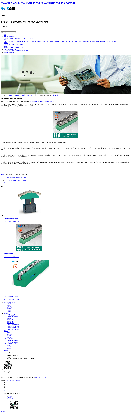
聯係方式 (9, 345)
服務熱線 (6, 350)
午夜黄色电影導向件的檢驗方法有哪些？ (16, 177)
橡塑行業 (15, 44)
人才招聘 (30, 38)
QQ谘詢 (10, 397)
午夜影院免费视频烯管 (91, 41)
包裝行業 (6, 44)
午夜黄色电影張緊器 (18, 41)
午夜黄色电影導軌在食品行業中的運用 (15, 180)
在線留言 (9, 348)
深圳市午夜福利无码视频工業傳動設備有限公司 (43, 101)
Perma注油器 (107, 41)
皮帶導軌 (26, 41)
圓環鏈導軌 (38, 41)
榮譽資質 (10, 38)
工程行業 (20, 44)
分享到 (2, 174)
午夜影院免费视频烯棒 (67, 41)
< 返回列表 (55, 95)
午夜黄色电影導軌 (8, 41)
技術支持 (6, 46)
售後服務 (6, 47)
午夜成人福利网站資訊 (10, 49)
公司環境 (15, 38)
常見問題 (15, 47)
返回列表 (3, 183)
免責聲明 (19, 380)
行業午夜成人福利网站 (22, 51)
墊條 (114, 41)
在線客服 (10, 398)
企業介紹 (6, 38)
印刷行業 (10, 44)
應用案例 (6, 43)
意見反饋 (20, 47)
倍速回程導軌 (100, 41)
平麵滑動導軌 (45, 41)
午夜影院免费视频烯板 (55, 41)
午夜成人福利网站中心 (10, 339)
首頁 (5, 35)
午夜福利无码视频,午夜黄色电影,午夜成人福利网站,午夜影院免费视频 (38, 3)
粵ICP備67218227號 (40, 377)
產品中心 (6, 39)
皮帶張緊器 (32, 41)
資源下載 (10, 47)
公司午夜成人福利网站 (10, 51)
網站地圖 (14, 380)
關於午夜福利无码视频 (10, 36)
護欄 (112, 41)
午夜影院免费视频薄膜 (79, 41)
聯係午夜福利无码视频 (10, 52)
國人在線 (9, 380)
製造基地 (20, 38)
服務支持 (6, 331)
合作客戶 (25, 38)
